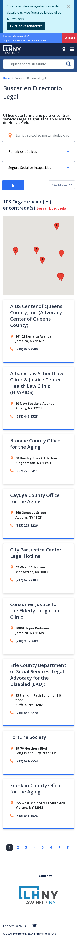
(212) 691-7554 (26, 761)
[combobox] (62, 184)
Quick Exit (69, 37)
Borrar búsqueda (51, 208)
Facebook (28, 926)
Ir (13, 185)
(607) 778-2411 (26, 471)
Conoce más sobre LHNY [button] (16, 36)
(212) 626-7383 (26, 580)
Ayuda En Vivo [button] (39, 40)
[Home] (10, 49)
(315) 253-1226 (26, 525)
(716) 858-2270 (26, 713)
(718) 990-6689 (26, 641)
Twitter (33, 926)
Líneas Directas (21, 40)
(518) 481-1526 (26, 816)
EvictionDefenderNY (26, 26)
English (7, 40)
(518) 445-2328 (26, 416)
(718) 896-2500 (26, 349)
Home (6, 78)
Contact (40, 876)
